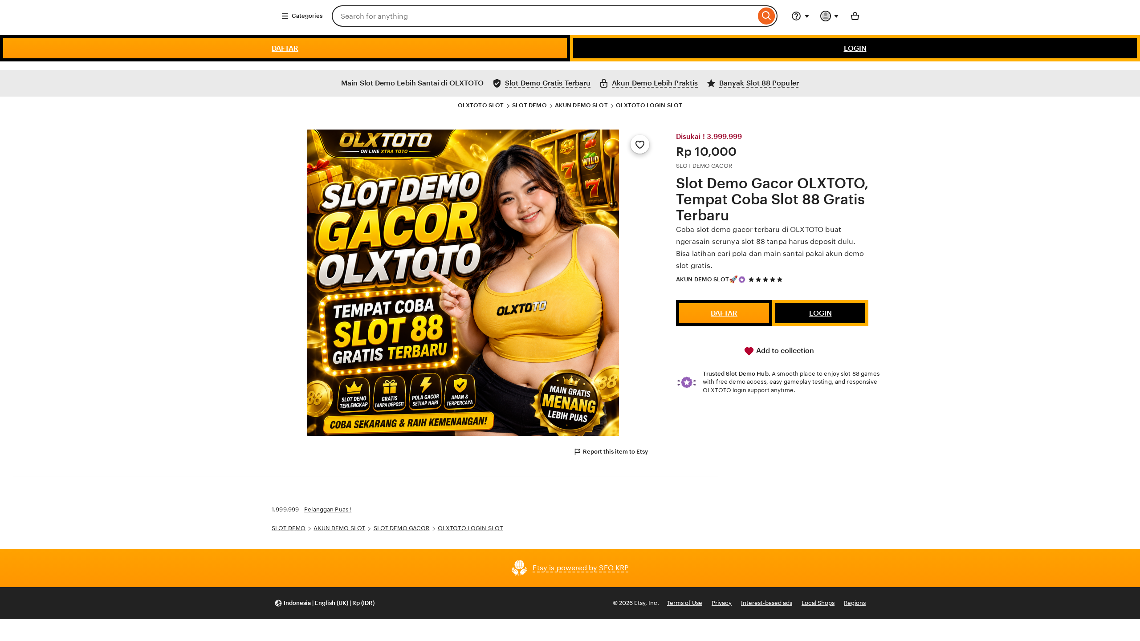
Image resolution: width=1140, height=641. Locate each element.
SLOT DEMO (529, 105)
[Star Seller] (742, 279)
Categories (307, 15)
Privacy (722, 603)
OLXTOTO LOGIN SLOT (649, 105)
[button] (324, 603)
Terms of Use (684, 603)
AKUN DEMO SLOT (581, 105)
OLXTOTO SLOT (481, 105)
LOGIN (855, 48)
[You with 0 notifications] (829, 16)
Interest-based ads (766, 603)
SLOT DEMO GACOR (402, 528)
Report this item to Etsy (615, 451)
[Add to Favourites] (640, 144)
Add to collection (784, 350)
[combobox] (544, 16)
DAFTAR (285, 48)
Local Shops (818, 603)
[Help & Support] (800, 16)
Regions (855, 603)
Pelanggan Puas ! (327, 509)
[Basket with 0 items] (855, 16)
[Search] (767, 16)
